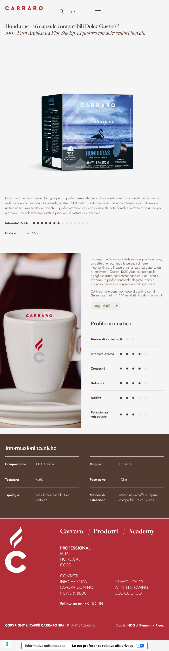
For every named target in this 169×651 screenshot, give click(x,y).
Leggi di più (102, 305)
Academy (141, 531)
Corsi (65, 565)
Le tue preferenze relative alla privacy (102, 646)
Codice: (11, 233)
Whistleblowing (131, 587)
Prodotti (106, 531)
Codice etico (128, 593)
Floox (160, 625)
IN (101, 604)
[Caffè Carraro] (24, 14)
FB (87, 604)
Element (145, 625)
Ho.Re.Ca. (70, 559)
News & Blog (73, 593)
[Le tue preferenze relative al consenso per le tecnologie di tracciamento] (7, 644)
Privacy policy (129, 582)
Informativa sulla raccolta (45, 646)
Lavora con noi (77, 587)
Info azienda (73, 582)
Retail (65, 553)
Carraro (71, 531)
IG (94, 604)
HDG (131, 625)
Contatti (69, 576)
